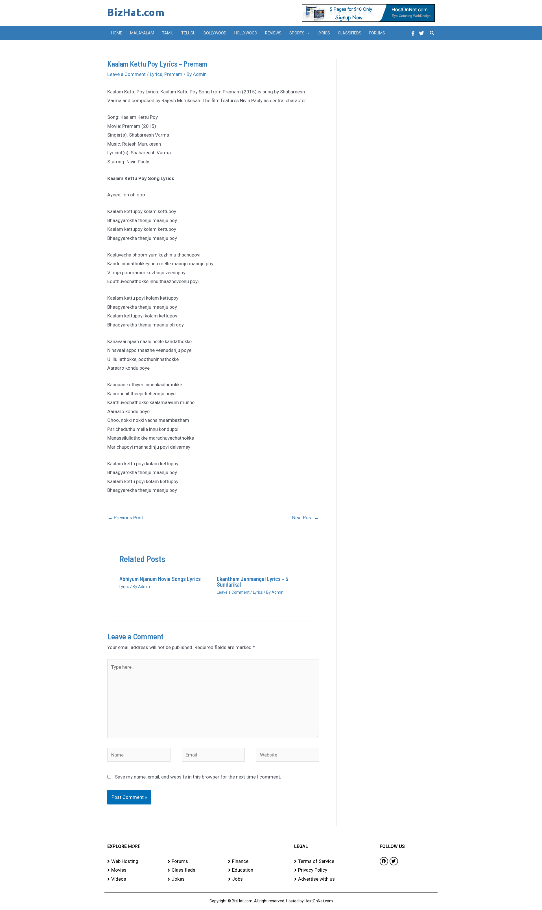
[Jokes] (195, 879)
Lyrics (324, 33)
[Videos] (134, 879)
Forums (377, 33)
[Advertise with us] (331, 879)
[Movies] (134, 870)
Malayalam (142, 33)
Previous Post (125, 517)
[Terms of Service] (331, 861)
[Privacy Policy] (331, 870)
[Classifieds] (195, 870)
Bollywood (215, 33)
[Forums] (195, 861)
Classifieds (349, 33)
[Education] (255, 870)
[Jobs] (255, 879)
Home (116, 33)
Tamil (167, 33)
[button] (307, 33)
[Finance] (255, 861)
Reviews (273, 33)
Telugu (188, 33)
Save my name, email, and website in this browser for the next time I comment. (198, 777)
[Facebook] (413, 33)
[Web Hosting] (134, 861)
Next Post (305, 517)
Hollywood (245, 33)
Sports (297, 33)
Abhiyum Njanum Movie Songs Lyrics (160, 578)
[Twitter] (421, 33)
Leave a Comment (126, 74)
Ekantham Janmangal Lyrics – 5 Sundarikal (252, 581)
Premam (173, 74)
